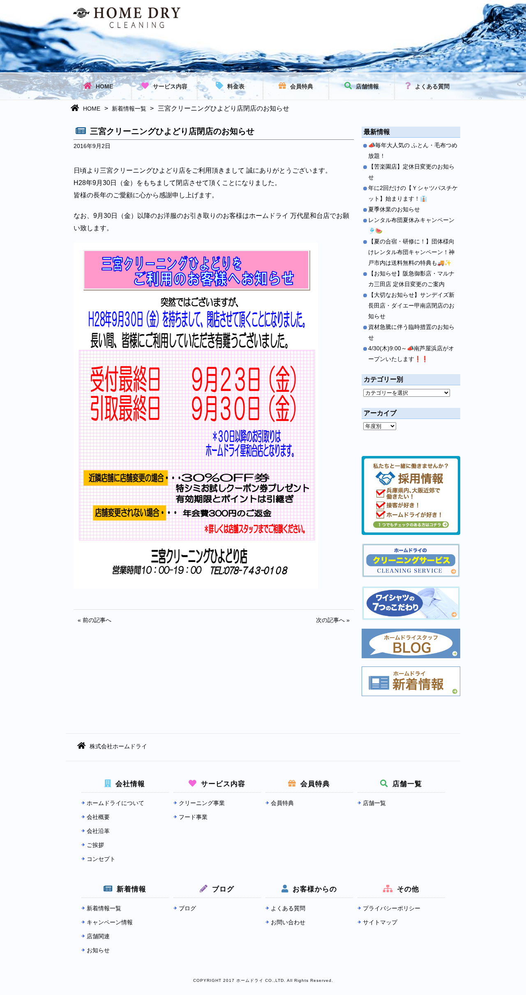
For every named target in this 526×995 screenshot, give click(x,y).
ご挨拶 (95, 845)
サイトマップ (380, 922)
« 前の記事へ (94, 620)
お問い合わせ (288, 922)
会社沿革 (98, 831)
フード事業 (193, 817)
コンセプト (101, 859)
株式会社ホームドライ (118, 746)
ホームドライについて (115, 803)
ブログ (187, 908)
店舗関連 (98, 936)
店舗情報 (367, 86)
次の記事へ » (333, 620)
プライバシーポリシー (391, 908)
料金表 (236, 86)
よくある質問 (432, 86)
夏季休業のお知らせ (394, 209)
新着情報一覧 (129, 108)
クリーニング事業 (202, 803)
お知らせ (98, 950)
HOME (104, 86)
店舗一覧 (374, 803)
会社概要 (98, 817)
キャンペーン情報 (110, 922)
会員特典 (301, 86)
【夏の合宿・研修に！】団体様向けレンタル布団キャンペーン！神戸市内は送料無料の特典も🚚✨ (411, 252)
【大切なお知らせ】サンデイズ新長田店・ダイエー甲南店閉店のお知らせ (411, 305)
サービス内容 (170, 86)
